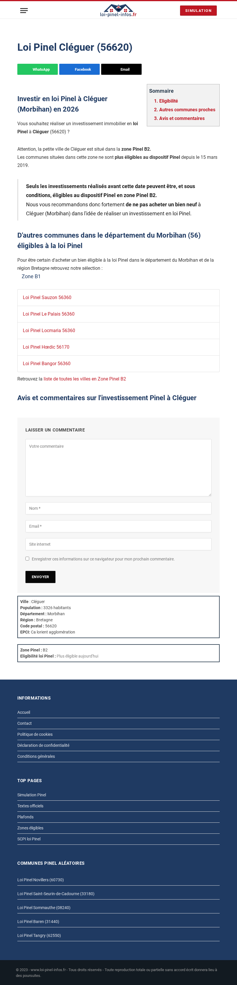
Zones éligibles (30, 828)
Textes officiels (30, 806)
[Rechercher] (174, 10)
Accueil (23, 712)
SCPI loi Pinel (28, 839)
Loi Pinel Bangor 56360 (47, 363)
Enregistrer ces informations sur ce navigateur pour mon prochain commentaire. (103, 559)
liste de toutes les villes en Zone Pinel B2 (85, 379)
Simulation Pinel (31, 795)
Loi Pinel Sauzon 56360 (47, 297)
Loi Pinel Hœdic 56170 (46, 347)
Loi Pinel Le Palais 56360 (49, 314)
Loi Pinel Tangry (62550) (39, 935)
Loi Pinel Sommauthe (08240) (44, 907)
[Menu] (24, 10)
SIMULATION (198, 10)
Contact (24, 723)
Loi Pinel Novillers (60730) (40, 879)
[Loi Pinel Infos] (119, 10)
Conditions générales (36, 756)
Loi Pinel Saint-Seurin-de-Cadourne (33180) (56, 893)
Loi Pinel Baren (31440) (38, 921)
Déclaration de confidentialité (43, 745)
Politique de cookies (35, 734)
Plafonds (25, 817)
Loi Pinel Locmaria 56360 (49, 330)
